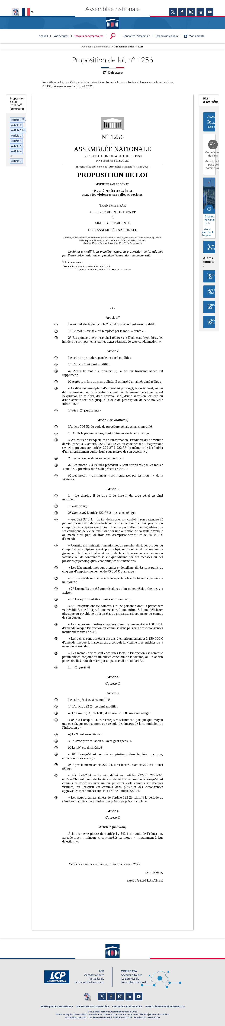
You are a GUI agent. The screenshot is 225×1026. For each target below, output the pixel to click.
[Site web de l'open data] (148, 976)
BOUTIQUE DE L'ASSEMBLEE (56, 1007)
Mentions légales (64, 1015)
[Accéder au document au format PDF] (209, 276)
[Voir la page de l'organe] (209, 208)
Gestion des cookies (159, 1015)
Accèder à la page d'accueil (112, 21)
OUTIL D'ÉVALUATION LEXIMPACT (164, 1007)
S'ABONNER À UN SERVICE (126, 1007)
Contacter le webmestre (126, 1015)
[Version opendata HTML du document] (209, 291)
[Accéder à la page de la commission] (209, 154)
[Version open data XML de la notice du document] (209, 307)
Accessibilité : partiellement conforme (93, 1015)
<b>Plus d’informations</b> (209, 100)
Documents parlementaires (95, 46)
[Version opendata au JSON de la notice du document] (209, 322)
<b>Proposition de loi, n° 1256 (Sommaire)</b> (16, 103)
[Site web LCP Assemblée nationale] (77, 976)
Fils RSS (144, 1015)
